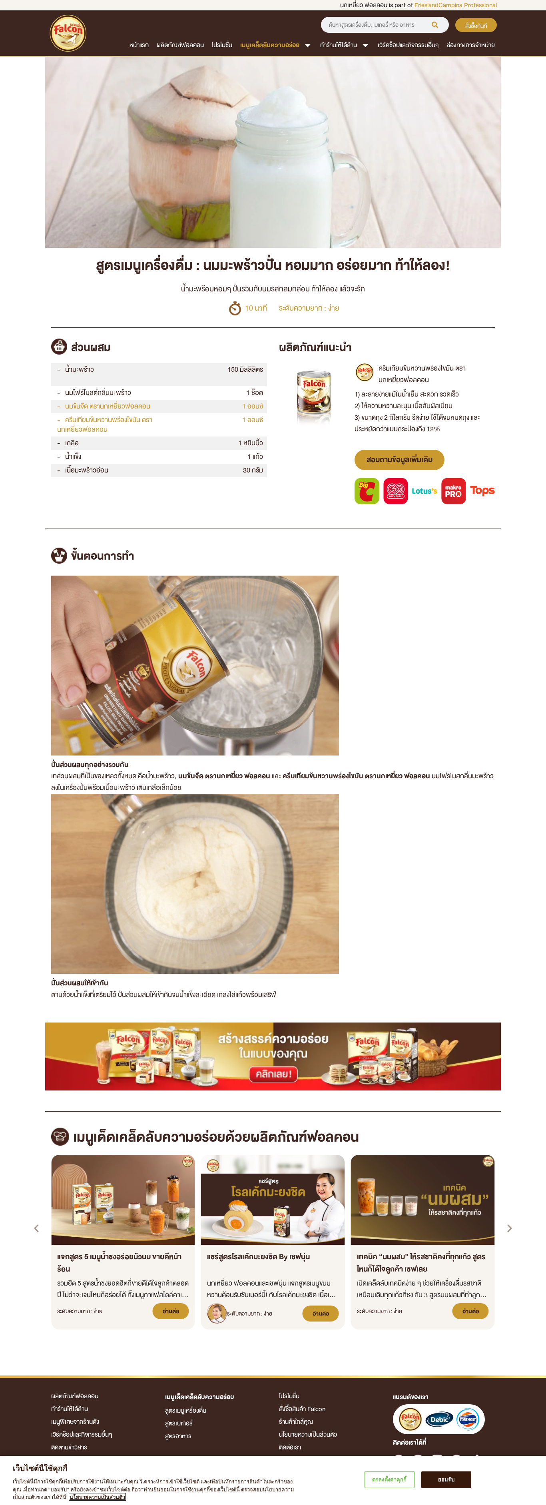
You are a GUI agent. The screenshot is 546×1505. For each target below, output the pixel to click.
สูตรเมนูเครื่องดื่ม (185, 1410)
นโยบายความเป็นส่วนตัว (308, 1434)
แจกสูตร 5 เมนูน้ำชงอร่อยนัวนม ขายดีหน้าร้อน (119, 1263)
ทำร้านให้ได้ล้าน (338, 45)
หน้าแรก (139, 45)
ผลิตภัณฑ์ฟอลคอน (180, 45)
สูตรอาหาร (178, 1436)
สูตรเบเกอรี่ (179, 1423)
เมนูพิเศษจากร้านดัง (75, 1422)
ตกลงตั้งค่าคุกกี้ (389, 1480)
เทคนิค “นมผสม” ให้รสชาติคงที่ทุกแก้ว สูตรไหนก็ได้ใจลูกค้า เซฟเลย (421, 1263)
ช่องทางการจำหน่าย (471, 45)
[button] (36, 1228)
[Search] (435, 25)
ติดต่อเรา (290, 1447)
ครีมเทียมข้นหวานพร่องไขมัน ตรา (104, 424)
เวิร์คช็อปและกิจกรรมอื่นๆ (408, 45)
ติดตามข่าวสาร (69, 1447)
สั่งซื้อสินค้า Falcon (302, 1409)
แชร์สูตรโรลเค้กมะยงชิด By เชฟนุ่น (258, 1256)
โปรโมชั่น (222, 45)
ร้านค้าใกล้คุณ (296, 1422)
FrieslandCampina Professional (455, 5)
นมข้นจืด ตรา (107, 406)
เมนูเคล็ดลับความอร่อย (269, 45)
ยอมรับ (446, 1480)
